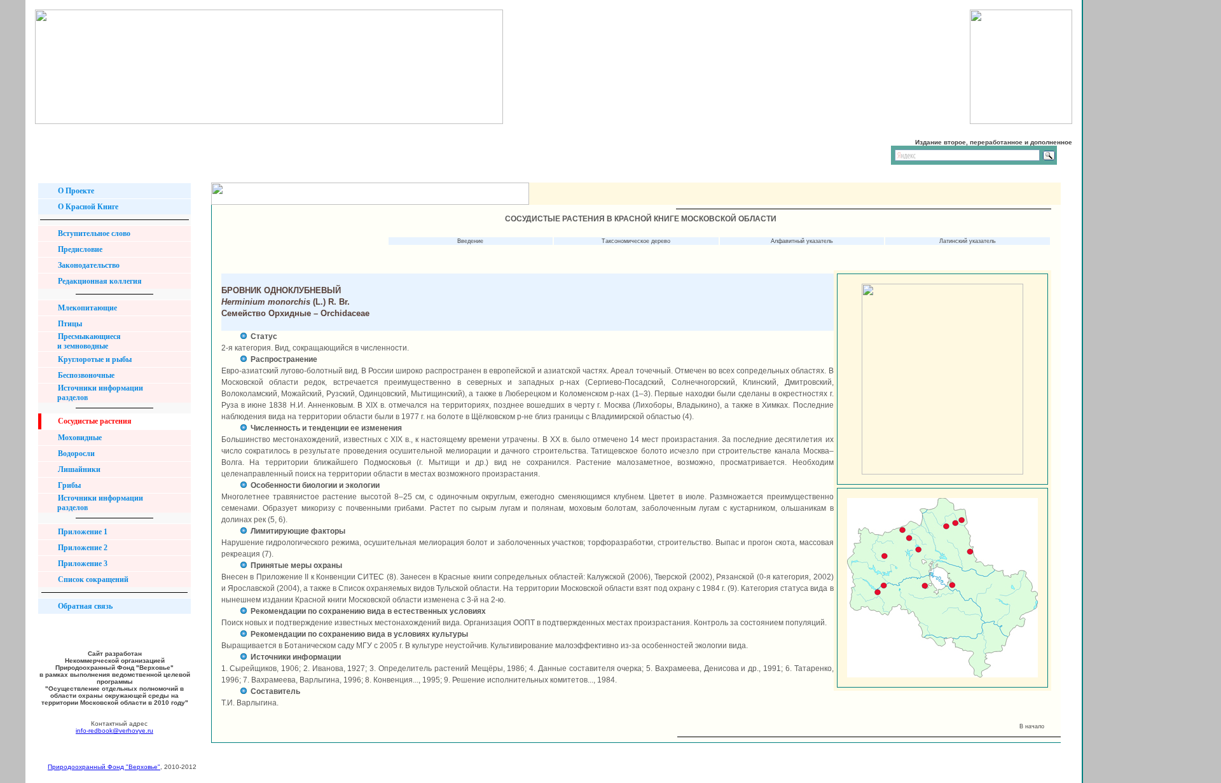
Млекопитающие (86, 307)
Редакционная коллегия (99, 281)
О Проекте (75, 190)
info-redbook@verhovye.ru (114, 730)
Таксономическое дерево (636, 241)
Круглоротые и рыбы (94, 359)
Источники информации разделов (95, 393)
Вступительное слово (93, 233)
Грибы (68, 485)
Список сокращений (92, 579)
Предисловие (79, 249)
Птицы (69, 323)
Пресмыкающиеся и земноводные (84, 341)
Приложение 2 (81, 547)
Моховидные (79, 437)
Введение (470, 241)
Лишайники (78, 469)
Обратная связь (84, 606)
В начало (1033, 726)
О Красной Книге (87, 206)
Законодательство (87, 265)
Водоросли (75, 453)
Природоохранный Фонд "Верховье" (104, 766)
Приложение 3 (81, 563)
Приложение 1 (81, 531)
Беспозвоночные (85, 375)
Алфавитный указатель (802, 241)
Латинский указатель (967, 241)
